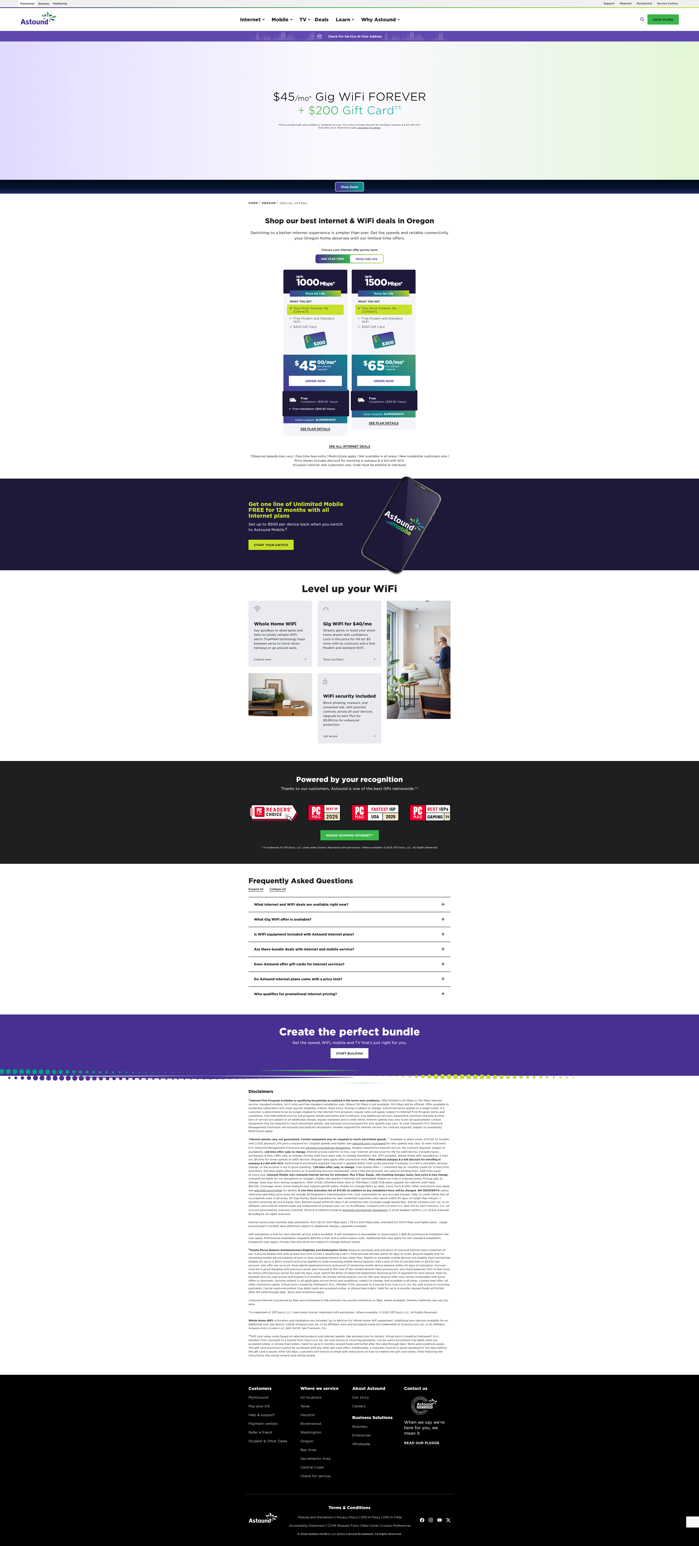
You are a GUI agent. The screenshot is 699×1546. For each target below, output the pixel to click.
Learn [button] (343, 19)
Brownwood (310, 1424)
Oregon (306, 1441)
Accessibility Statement (307, 1525)
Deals (322, 19)
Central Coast (312, 1467)
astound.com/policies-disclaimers (328, 1147)
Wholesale (361, 1444)
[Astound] (38, 19)
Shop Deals (349, 187)
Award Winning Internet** (349, 835)
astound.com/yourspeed (369, 1143)
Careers (359, 1406)
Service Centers (667, 3)
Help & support (261, 1415)
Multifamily (60, 3)
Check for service (315, 1476)
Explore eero (262, 659)
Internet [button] (250, 19)
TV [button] (303, 19)
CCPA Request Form (343, 1525)
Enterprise (361, 1435)
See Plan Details (315, 429)
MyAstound (644, 3)
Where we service (319, 1388)
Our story (360, 1397)
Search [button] (642, 19)
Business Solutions (372, 1417)
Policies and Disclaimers (316, 1517)
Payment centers (263, 1424)
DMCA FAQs (392, 1517)
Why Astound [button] (378, 19)
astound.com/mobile (268, 1190)
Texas (305, 1406)
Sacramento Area (315, 1458)
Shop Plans (663, 19)
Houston (307, 1415)
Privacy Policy (347, 1517)
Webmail (625, 3)
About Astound (368, 1388)
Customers (260, 1388)
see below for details (369, 127)
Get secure (330, 736)
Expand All (255, 889)
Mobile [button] (280, 19)
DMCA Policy (370, 1517)
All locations (311, 1397)
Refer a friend (260, 1432)
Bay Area (308, 1450)
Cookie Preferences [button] (396, 1525)
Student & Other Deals (267, 1441)
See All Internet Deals (349, 446)
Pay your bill (259, 1406)
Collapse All (278, 889)
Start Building (349, 1053)
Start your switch (271, 545)
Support (609, 3)
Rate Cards (370, 1525)
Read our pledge (421, 1443)
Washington (310, 1432)
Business (43, 3)
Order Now (315, 381)
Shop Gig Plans (333, 659)
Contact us (415, 1388)
